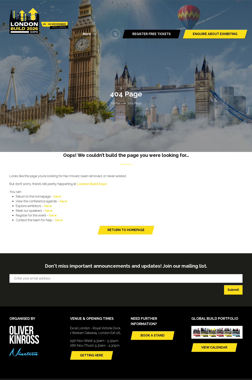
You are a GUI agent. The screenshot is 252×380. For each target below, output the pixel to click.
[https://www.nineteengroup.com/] (24, 355)
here (57, 196)
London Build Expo (92, 184)
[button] (88, 34)
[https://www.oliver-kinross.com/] (24, 343)
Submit (233, 290)
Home (115, 103)
